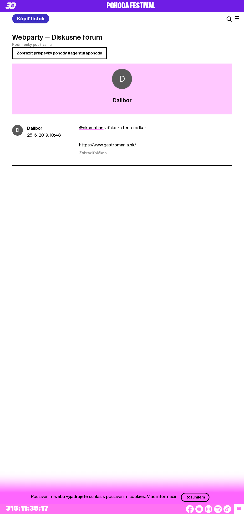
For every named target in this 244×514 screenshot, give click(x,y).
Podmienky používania (32, 45)
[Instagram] (208, 509)
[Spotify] (218, 509)
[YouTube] (199, 509)
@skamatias (91, 127)
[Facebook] (190, 509)
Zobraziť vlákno (93, 153)
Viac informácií (161, 496)
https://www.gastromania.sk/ (107, 144)
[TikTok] (227, 509)
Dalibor (34, 128)
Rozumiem (195, 497)
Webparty (27, 37)
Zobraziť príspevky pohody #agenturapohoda (59, 53)
